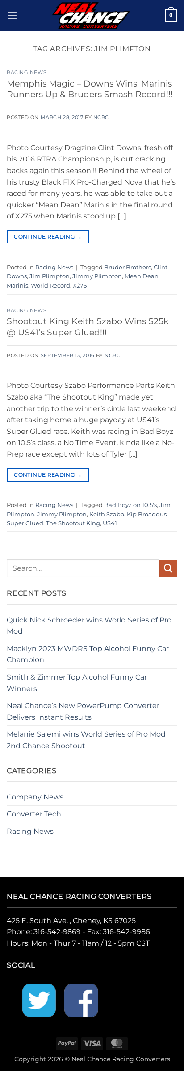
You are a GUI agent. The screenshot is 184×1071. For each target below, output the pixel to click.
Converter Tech (34, 814)
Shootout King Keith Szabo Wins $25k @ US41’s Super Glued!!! (87, 327)
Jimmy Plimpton (97, 276)
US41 (110, 523)
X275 (80, 285)
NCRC (101, 117)
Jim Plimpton (49, 276)
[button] (12, 15)
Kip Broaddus (147, 514)
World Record (50, 285)
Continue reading (48, 236)
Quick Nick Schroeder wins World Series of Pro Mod (89, 626)
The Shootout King (73, 523)
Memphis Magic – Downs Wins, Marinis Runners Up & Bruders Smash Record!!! (90, 89)
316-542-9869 (57, 931)
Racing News (26, 72)
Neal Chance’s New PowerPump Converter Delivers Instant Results (83, 711)
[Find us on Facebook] (81, 999)
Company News (35, 797)
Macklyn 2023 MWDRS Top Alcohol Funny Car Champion (88, 654)
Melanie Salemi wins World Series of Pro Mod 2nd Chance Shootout (86, 740)
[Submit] (168, 568)
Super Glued (25, 523)
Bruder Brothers (127, 267)
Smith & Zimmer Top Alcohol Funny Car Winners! (77, 683)
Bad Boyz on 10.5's (130, 505)
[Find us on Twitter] (39, 999)
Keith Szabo (106, 514)
